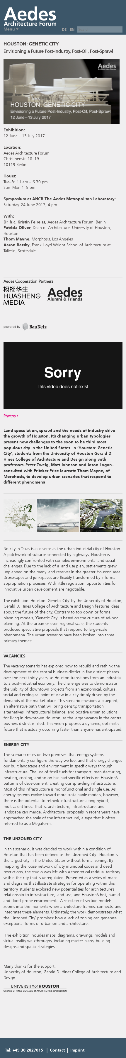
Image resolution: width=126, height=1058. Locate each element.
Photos (10, 415)
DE (64, 29)
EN (72, 29)
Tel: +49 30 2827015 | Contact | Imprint (44, 1050)
